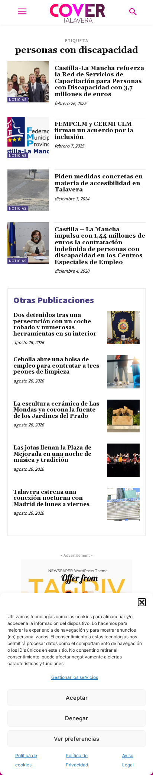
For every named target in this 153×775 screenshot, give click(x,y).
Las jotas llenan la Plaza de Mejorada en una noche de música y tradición (52, 454)
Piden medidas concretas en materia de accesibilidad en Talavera (99, 183)
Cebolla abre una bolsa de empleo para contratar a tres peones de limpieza (56, 365)
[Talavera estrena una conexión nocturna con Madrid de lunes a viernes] (123, 504)
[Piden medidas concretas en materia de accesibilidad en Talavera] (28, 190)
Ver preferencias (76, 738)
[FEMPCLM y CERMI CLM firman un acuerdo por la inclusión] (28, 138)
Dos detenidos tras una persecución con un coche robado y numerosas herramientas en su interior (55, 324)
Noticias (17, 99)
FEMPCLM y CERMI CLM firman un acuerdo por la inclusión (94, 130)
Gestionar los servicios (74, 677)
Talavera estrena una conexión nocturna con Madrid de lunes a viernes (51, 498)
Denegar (76, 718)
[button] (142, 602)
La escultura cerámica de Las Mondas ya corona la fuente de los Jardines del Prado (56, 410)
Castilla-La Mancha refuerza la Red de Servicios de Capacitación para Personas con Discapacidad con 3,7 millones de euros (99, 81)
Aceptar (77, 697)
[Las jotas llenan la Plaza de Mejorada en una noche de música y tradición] (123, 460)
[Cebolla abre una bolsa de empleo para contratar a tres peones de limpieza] (123, 371)
